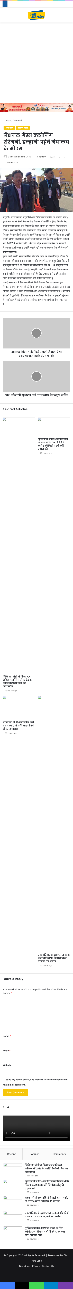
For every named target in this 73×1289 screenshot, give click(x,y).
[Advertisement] (36, 62)
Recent (11, 1154)
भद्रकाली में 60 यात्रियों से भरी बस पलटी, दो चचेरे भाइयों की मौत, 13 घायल (18, 726)
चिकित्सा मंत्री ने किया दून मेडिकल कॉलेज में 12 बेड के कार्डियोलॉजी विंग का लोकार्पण (17, 681)
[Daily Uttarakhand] (36, 15)
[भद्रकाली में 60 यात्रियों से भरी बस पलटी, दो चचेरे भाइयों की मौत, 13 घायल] (19, 707)
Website (7, 1065)
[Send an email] (32, 156)
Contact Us (48, 1266)
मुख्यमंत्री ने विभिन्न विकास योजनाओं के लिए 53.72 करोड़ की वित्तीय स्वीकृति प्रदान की (53, 444)
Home (8, 120)
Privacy (36, 1266)
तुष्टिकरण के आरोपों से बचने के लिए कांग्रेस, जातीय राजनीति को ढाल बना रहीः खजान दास (45, 1231)
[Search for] (68, 16)
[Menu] (4, 16)
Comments (59, 1154)
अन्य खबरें (18, 120)
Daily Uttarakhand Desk (19, 156)
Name (7, 1036)
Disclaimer (24, 1266)
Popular (34, 1154)
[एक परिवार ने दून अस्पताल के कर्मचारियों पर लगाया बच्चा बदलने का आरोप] (54, 824)
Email (7, 1050)
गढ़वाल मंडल (23, 128)
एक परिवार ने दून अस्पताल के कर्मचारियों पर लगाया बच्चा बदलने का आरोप (54, 958)
